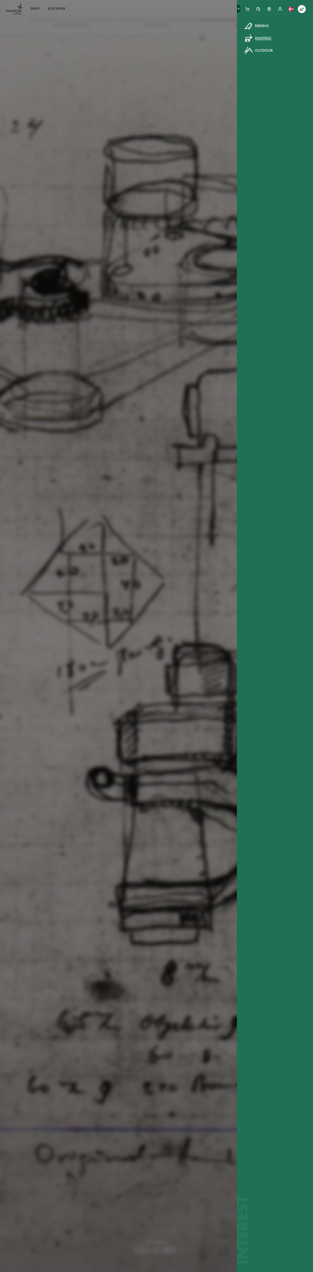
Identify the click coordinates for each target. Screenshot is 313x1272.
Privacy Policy (215, 94)
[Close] (238, 30)
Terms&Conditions (188, 94)
